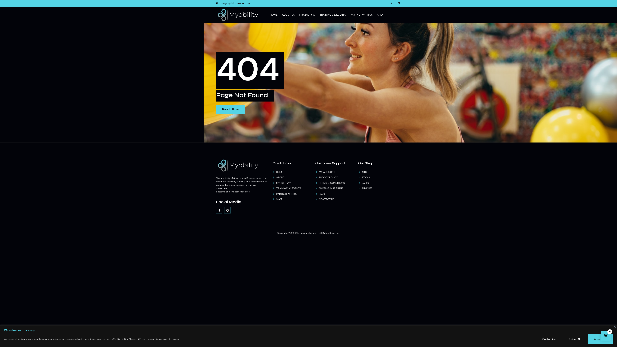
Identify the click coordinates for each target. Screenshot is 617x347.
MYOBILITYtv (307, 14)
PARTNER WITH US (361, 14)
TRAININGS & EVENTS (333, 14)
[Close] (615, 327)
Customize (548, 339)
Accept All (600, 339)
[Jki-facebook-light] (219, 210)
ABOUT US (288, 14)
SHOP (380, 14)
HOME (273, 14)
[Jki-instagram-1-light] (227, 210)
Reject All (575, 339)
